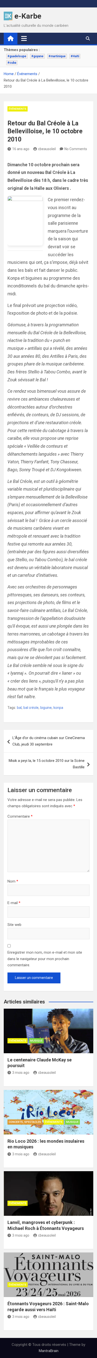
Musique (36, 1040)
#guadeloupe (16, 56)
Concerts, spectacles (25, 1122)
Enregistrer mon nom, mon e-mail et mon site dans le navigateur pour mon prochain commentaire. (44, 958)
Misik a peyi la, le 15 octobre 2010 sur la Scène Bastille (47, 763)
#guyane (37, 56)
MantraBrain (48, 1351)
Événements (17, 109)
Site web (14, 924)
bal (19, 708)
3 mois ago (20, 1073)
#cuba (11, 62)
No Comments (75, 149)
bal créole (31, 708)
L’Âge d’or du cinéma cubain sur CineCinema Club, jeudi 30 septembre (48, 741)
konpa (58, 708)
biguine (46, 708)
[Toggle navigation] (24, 38)
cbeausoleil (47, 149)
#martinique (57, 56)
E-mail (13, 903)
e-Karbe (27, 16)
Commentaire (20, 816)
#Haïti (75, 56)
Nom (12, 881)
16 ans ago (20, 149)
